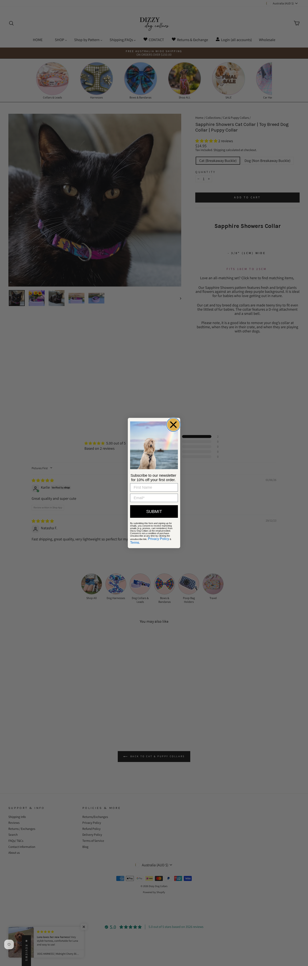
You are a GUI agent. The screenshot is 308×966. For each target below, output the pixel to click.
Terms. (135, 542)
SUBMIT (154, 511)
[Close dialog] (173, 424)
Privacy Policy (158, 539)
